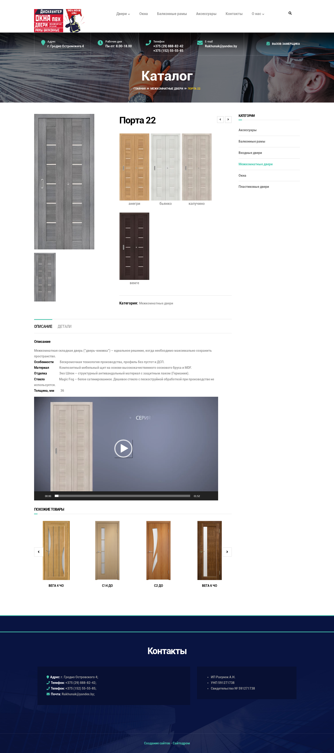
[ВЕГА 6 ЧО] (209, 550)
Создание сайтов (157, 743)
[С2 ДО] (158, 550)
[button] (123, 448)
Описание (43, 326)
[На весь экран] (212, 496)
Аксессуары (206, 14)
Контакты (234, 14)
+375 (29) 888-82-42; (80, 683)
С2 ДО (158, 585)
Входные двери (250, 153)
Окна (143, 14)
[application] (126, 448)
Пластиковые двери (254, 186)
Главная (140, 88)
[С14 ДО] (107, 550)
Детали (64, 326)
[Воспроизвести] (40, 496)
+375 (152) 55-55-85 (168, 51)
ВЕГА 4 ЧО (56, 585)
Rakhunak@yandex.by (221, 46)
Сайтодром (181, 743)
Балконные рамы (172, 14)
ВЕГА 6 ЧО (209, 585)
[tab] (43, 326)
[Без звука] (205, 496)
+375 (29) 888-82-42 (168, 46)
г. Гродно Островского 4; (79, 677)
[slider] (122, 496)
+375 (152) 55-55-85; (80, 688)
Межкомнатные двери (166, 88)
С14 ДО (107, 585)
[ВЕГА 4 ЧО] (56, 550)
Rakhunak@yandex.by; (78, 694)
